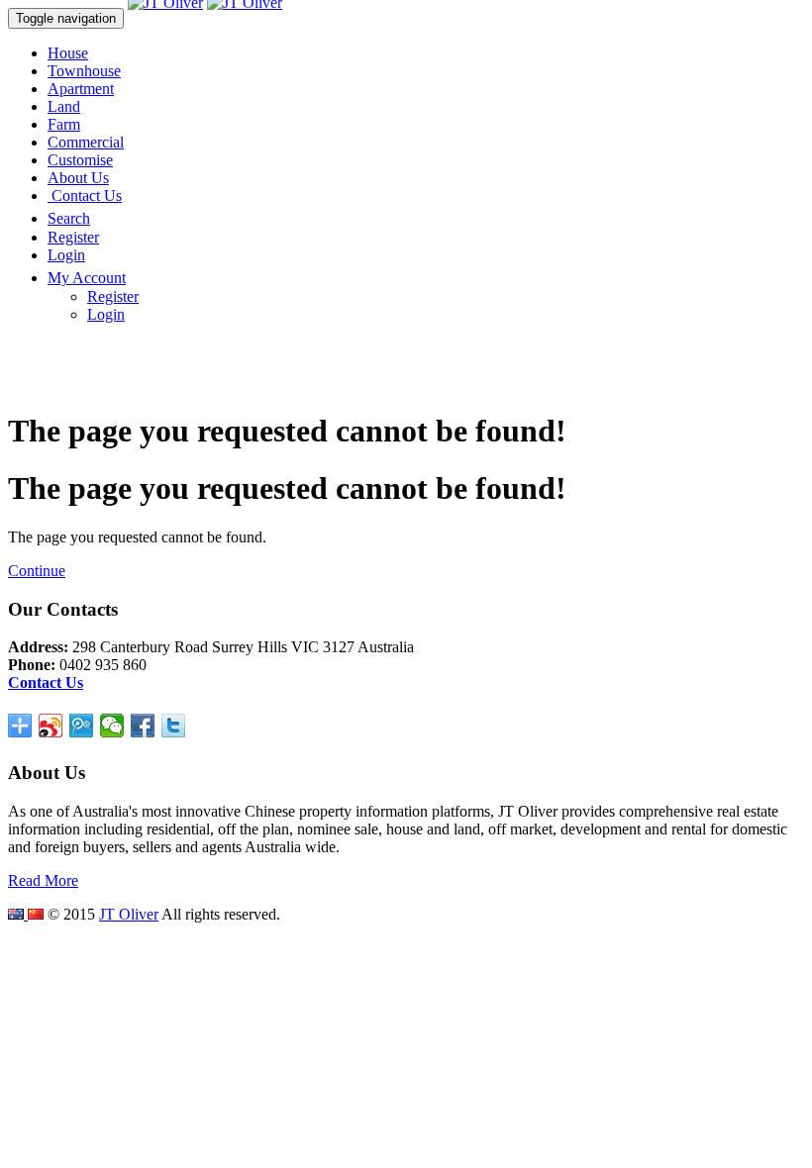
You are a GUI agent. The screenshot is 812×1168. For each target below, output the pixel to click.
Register (73, 237)
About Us (78, 177)
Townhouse (84, 70)
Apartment (81, 88)
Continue (36, 570)
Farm (64, 124)
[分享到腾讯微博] (81, 725)
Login (66, 254)
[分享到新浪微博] (51, 725)
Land (64, 106)
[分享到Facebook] (143, 725)
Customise (80, 159)
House (68, 53)
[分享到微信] (112, 725)
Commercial (86, 142)
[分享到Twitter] (173, 725)
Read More (43, 880)
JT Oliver (128, 914)
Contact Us (85, 195)
